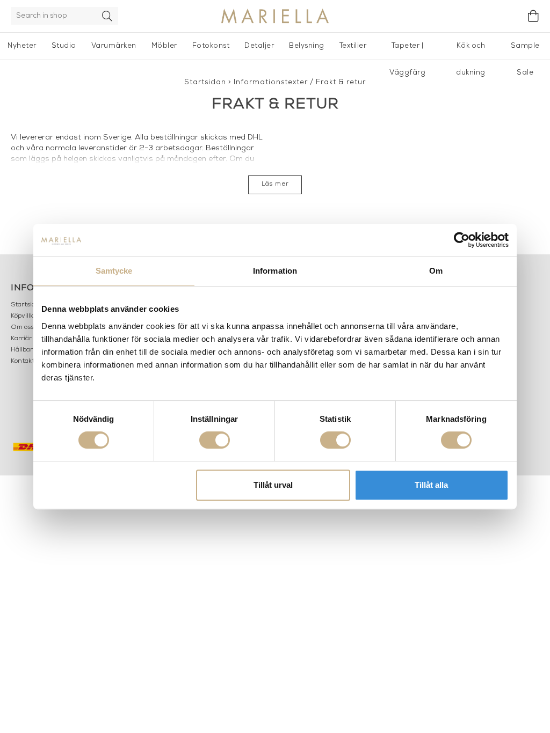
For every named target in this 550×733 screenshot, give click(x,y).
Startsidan (205, 82)
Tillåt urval (273, 484)
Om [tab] (436, 270)
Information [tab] (275, 270)
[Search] (107, 16)
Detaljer (259, 45)
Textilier (353, 45)
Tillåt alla (431, 484)
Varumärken (113, 45)
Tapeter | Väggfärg (407, 51)
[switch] (214, 440)
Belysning (306, 45)
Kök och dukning (471, 51)
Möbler (164, 45)
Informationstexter (271, 82)
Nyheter (22, 45)
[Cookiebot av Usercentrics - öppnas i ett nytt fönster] (462, 240)
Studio (64, 45)
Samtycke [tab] (114, 270)
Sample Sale (525, 51)
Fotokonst (211, 45)
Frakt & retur (341, 82)
